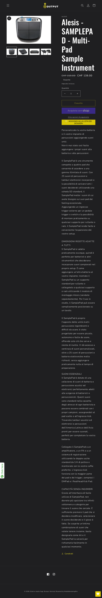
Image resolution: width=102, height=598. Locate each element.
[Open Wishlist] (98, 594)
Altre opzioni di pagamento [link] (78, 117)
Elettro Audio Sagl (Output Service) (42, 591)
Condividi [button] (69, 553)
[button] (8, 5)
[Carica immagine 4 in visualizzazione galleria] (46, 52)
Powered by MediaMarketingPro (67, 591)
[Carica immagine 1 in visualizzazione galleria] (12, 52)
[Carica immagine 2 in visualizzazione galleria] (23, 52)
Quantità (65, 88)
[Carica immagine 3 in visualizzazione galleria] (34, 52)
